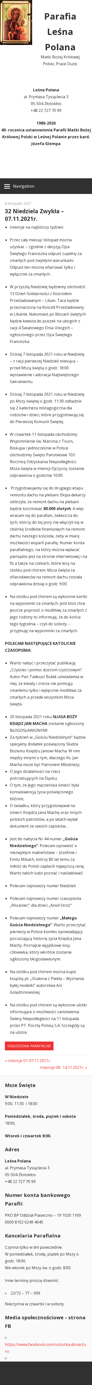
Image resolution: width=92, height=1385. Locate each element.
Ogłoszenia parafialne (29, 1046)
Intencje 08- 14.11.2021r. (62, 1067)
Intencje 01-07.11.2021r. (29, 1060)
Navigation (23, 186)
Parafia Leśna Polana (60, 31)
